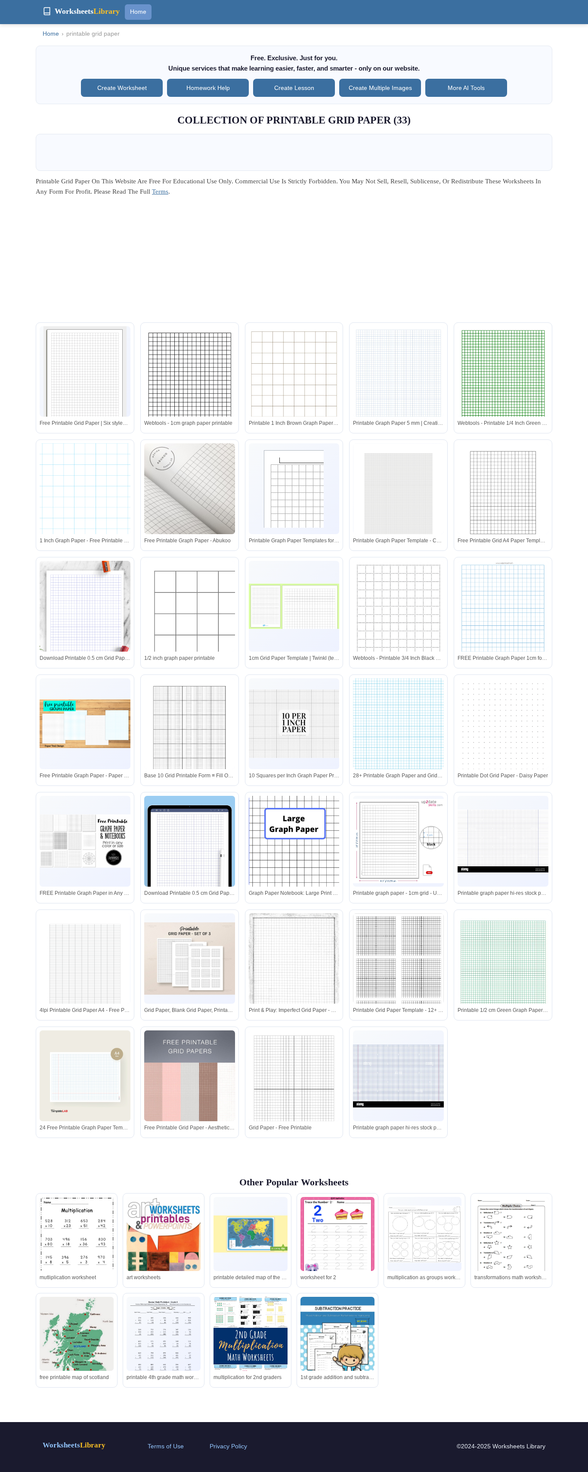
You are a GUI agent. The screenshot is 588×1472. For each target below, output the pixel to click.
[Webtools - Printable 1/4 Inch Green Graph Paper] (503, 390)
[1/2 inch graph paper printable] (189, 606)
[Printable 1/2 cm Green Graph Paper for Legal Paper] (503, 988)
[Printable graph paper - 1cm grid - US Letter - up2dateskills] (398, 841)
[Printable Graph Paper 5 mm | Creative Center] (398, 390)
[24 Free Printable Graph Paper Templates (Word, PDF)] (85, 1080)
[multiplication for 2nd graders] (251, 1346)
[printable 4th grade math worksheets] (164, 1345)
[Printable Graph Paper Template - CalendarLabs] (398, 502)
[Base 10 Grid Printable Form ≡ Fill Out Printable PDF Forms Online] (189, 737)
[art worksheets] (164, 1250)
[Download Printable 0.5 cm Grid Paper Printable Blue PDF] (85, 625)
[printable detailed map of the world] (251, 1233)
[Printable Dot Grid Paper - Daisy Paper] (503, 737)
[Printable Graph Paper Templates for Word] (294, 489)
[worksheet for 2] (337, 1240)
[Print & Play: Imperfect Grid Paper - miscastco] (294, 972)
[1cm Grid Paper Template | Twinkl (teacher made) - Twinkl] (294, 606)
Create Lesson (294, 87)
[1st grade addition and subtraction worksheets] (337, 1345)
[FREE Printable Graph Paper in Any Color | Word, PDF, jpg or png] (85, 841)
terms (160, 191)
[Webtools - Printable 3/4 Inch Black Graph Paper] (398, 625)
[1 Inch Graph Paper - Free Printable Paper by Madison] (85, 502)
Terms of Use (166, 1446)
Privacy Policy (228, 1446)
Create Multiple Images (380, 87)
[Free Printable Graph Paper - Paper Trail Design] (85, 723)
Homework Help (208, 87)
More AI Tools (466, 87)
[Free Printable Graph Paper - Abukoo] (189, 488)
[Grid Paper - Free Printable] (294, 1089)
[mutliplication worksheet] (77, 1246)
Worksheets (74, 1445)
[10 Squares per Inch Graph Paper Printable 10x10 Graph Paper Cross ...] (294, 724)
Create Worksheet (122, 87)
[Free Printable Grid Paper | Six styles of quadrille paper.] (85, 380)
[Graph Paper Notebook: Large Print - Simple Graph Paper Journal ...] (294, 864)
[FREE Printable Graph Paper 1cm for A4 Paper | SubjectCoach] (503, 625)
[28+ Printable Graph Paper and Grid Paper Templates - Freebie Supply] (398, 736)
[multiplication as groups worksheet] (424, 1234)
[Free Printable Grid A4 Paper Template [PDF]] (503, 502)
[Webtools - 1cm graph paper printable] (189, 390)
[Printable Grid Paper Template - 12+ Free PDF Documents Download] (398, 968)
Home (138, 11)
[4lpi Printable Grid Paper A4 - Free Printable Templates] (85, 972)
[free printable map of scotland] (77, 1341)
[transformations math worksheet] (511, 1245)
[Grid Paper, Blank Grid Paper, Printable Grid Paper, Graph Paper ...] (189, 958)
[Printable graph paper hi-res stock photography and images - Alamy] (503, 841)
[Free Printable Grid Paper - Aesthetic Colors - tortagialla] (189, 1098)
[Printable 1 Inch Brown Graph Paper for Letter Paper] (294, 385)
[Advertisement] (294, 262)
